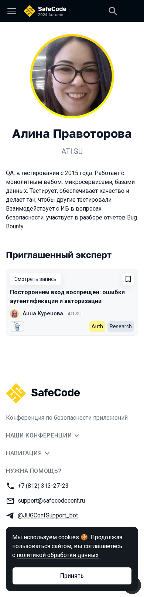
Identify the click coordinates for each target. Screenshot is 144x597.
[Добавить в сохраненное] (128, 279)
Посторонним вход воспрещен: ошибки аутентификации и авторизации (67, 297)
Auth (97, 326)
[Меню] (11, 11)
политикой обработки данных (58, 555)
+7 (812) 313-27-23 (43, 485)
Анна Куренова (43, 313)
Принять (72, 575)
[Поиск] (113, 11)
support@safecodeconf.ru (51, 500)
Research (121, 326)
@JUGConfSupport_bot (48, 515)
